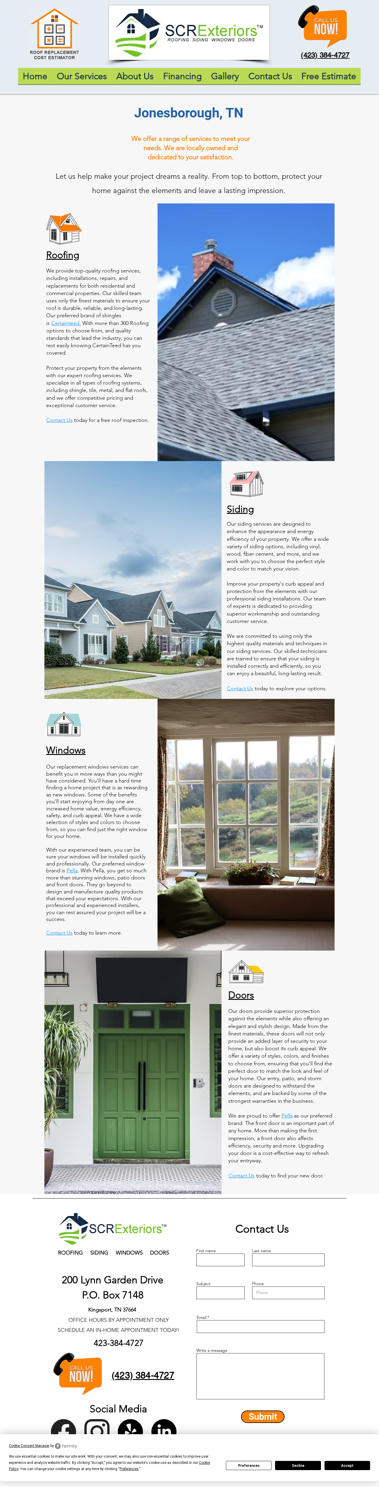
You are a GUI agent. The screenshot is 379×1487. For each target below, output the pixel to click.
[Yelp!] (130, 1431)
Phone (258, 1284)
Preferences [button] (129, 1469)
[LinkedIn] (163, 1431)
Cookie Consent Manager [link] (29, 1446)
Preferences (249, 1466)
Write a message (211, 1350)
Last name (261, 1251)
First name (206, 1251)
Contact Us (59, 420)
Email (201, 1317)
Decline (298, 1466)
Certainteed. (66, 323)
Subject (203, 1284)
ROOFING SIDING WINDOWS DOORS (113, 1252)
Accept (347, 1466)
